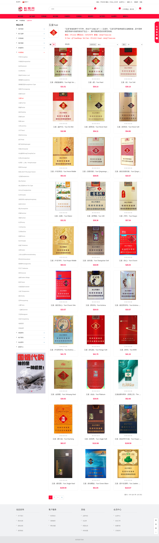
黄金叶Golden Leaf (24, 75)
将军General (22, 273)
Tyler (82, 539)
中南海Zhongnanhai (24, 61)
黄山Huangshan (23, 208)
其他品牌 (21, 328)
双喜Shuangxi (22, 167)
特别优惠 (85, 530)
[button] (31, 391)
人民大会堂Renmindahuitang (27, 254)
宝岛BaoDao (22, 231)
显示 (124, 44)
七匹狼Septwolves (23, 176)
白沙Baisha (21, 71)
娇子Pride (21, 139)
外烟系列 (67, 16)
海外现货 (20, 16)
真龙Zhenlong (22, 135)
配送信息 (20, 521)
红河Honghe (22, 195)
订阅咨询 (117, 530)
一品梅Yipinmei (23, 309)
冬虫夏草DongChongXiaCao (26, 153)
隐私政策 (20, 525)
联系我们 (53, 516)
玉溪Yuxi (29, 20)
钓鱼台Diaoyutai (23, 149)
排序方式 (93, 44)
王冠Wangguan (23, 314)
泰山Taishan (22, 181)
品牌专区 (85, 516)
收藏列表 (117, 525)
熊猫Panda (21, 107)
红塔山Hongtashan (24, 158)
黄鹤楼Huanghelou (24, 80)
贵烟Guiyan (21, 94)
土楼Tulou (21, 305)
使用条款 (20, 530)
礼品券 (85, 521)
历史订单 (117, 521)
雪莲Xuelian (22, 218)
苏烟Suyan (21, 116)
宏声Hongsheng (23, 300)
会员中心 (117, 516)
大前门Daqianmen (23, 291)
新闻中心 (125, 16)
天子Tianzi (21, 130)
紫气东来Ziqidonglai (24, 144)
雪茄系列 (90, 16)
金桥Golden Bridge (24, 277)
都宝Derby (21, 296)
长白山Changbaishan (24, 190)
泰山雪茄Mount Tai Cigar (25, 185)
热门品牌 (32, 16)
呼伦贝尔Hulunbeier (24, 259)
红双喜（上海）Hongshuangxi (27, 162)
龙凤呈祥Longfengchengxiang (27, 199)
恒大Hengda (22, 241)
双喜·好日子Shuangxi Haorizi (27, 172)
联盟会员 (85, 525)
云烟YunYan (22, 103)
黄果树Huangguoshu (24, 263)
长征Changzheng (23, 319)
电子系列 (102, 16)
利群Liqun (21, 121)
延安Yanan (21, 282)
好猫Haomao (22, 213)
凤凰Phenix (21, 236)
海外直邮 (55, 16)
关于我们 (20, 516)
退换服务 (53, 521)
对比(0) (67, 44)
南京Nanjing (22, 112)
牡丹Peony (21, 222)
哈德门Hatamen (23, 245)
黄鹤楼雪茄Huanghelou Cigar (27, 84)
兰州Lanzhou (22, 126)
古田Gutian (21, 250)
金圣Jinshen (22, 204)
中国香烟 (78, 16)
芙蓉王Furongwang (24, 89)
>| (61, 497)
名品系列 (113, 16)
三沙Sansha (22, 227)
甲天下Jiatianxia (23, 268)
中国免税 (43, 16)
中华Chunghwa (23, 57)
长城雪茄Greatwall (23, 286)
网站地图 (53, 525)
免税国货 (21, 323)
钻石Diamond (22, 66)
